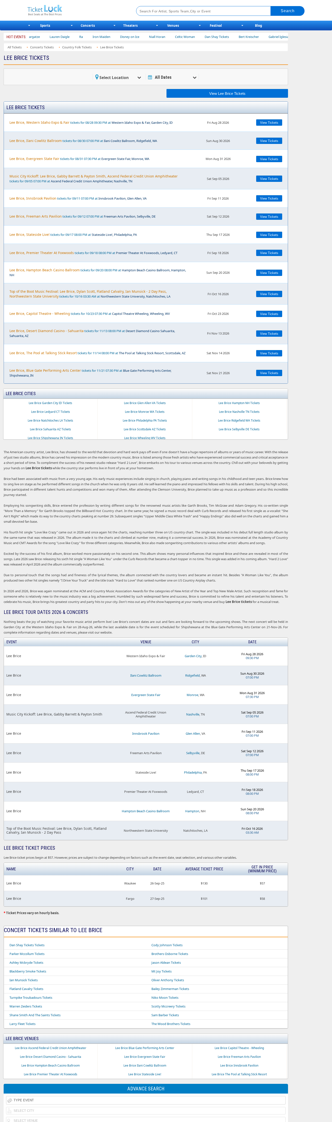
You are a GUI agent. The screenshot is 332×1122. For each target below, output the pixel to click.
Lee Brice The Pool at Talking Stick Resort (239, 1074)
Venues (173, 25)
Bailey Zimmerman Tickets (170, 989)
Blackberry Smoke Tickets (27, 971)
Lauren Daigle (40, 37)
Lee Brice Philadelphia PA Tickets (145, 420)
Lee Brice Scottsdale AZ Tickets (145, 429)
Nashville (192, 714)
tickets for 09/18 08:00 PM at (93, 252)
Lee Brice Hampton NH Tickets (239, 403)
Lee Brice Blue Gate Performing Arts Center (144, 1048)
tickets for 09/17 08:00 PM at (73, 234)
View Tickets (269, 122)
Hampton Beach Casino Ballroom (146, 811)
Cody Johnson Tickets (167, 945)
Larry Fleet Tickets (22, 1024)
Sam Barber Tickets (165, 1015)
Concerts (88, 25)
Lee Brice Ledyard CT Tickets (50, 412)
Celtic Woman (165, 37)
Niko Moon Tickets (164, 997)
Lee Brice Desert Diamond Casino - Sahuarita (50, 1057)
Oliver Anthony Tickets (167, 980)
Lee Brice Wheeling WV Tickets (145, 438)
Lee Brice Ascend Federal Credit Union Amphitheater (50, 1048)
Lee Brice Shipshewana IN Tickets (50, 438)
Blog (258, 25)
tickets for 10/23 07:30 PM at (89, 313)
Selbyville (193, 753)
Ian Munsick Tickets (23, 980)
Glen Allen (193, 733)
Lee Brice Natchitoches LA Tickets (50, 420)
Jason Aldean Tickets (166, 962)
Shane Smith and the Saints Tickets (35, 1015)
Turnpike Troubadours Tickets (30, 997)
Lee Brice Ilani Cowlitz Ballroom (144, 1065)
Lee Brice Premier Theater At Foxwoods (50, 1074)
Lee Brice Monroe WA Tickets (145, 412)
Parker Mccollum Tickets (26, 954)
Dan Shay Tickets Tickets (26, 945)
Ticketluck (75, 10)
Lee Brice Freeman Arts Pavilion (239, 1057)
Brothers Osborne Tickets (169, 954)
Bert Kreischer (229, 37)
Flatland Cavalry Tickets (26, 989)
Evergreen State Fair (145, 695)
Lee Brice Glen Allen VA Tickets (145, 403)
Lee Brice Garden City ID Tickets (50, 403)
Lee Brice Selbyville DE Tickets (239, 429)
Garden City (193, 656)
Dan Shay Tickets (197, 37)
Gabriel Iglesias (260, 37)
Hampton (192, 811)
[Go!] (288, 11)
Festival (216, 25)
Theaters (130, 25)
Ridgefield (192, 675)
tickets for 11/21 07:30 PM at (90, 373)
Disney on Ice (110, 37)
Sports (45, 25)
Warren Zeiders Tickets (25, 1006)
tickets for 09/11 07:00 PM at (78, 198)
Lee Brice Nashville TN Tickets (239, 412)
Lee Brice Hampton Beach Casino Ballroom (50, 1065)
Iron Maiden (82, 37)
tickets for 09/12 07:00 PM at (82, 216)
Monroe (192, 695)
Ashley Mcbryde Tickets (26, 962)
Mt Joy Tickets (161, 971)
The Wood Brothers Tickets (170, 1024)
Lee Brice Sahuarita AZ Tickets (50, 429)
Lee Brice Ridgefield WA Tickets (239, 420)
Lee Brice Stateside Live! (144, 1074)
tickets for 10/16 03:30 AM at (89, 294)
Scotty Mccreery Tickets (168, 1006)
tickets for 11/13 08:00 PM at (92, 333)
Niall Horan (138, 37)
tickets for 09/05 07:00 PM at (93, 178)
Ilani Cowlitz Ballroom (145, 675)
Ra (61, 37)
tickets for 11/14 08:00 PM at (97, 353)
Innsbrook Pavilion (145, 733)
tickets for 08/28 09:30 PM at (91, 122)
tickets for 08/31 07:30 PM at (79, 158)
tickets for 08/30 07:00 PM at (83, 140)
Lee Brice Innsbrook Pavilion (239, 1065)
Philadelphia (193, 772)
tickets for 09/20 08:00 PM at (97, 272)
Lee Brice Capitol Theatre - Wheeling (239, 1048)
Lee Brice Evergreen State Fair (144, 1057)
